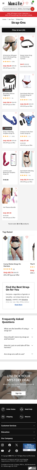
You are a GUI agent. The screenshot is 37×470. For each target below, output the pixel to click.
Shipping (9, 417)
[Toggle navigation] (3, 3)
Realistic (9, 300)
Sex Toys (11, 19)
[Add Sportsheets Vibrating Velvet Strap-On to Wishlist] (33, 152)
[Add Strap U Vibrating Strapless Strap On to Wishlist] (16, 113)
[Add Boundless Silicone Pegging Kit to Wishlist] (16, 75)
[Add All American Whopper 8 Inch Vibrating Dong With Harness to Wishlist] (16, 36)
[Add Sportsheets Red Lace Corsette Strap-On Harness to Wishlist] (33, 75)
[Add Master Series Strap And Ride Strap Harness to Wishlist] (33, 36)
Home (4, 19)
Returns (27, 417)
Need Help (28, 409)
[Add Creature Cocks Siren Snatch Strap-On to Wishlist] (33, 113)
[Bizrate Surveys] (33, 450)
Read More (18, 304)
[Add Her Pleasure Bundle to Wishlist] (16, 188)
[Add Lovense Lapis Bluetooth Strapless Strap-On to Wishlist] (16, 152)
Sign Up (18, 393)
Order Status (10, 409)
